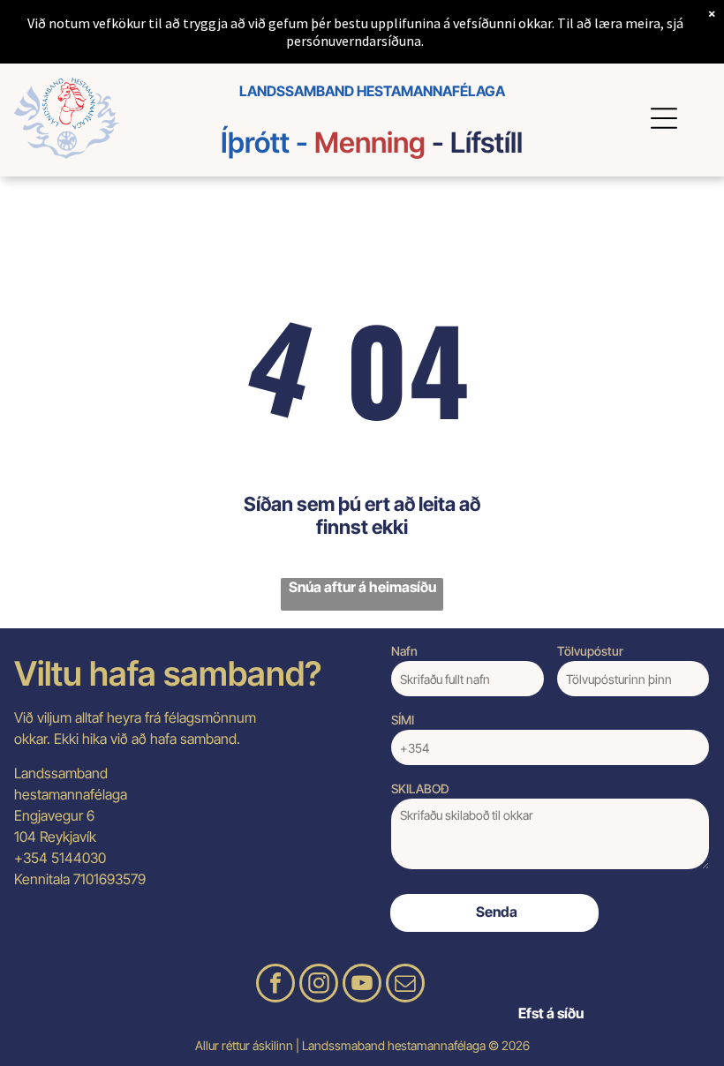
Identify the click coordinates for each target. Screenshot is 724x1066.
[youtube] (362, 985)
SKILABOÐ (420, 788)
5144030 (78, 858)
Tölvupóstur (590, 650)
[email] (405, 985)
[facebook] (275, 985)
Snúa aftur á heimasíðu (362, 587)
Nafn (404, 650)
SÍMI (402, 719)
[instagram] (318, 985)
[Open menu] (666, 118)
